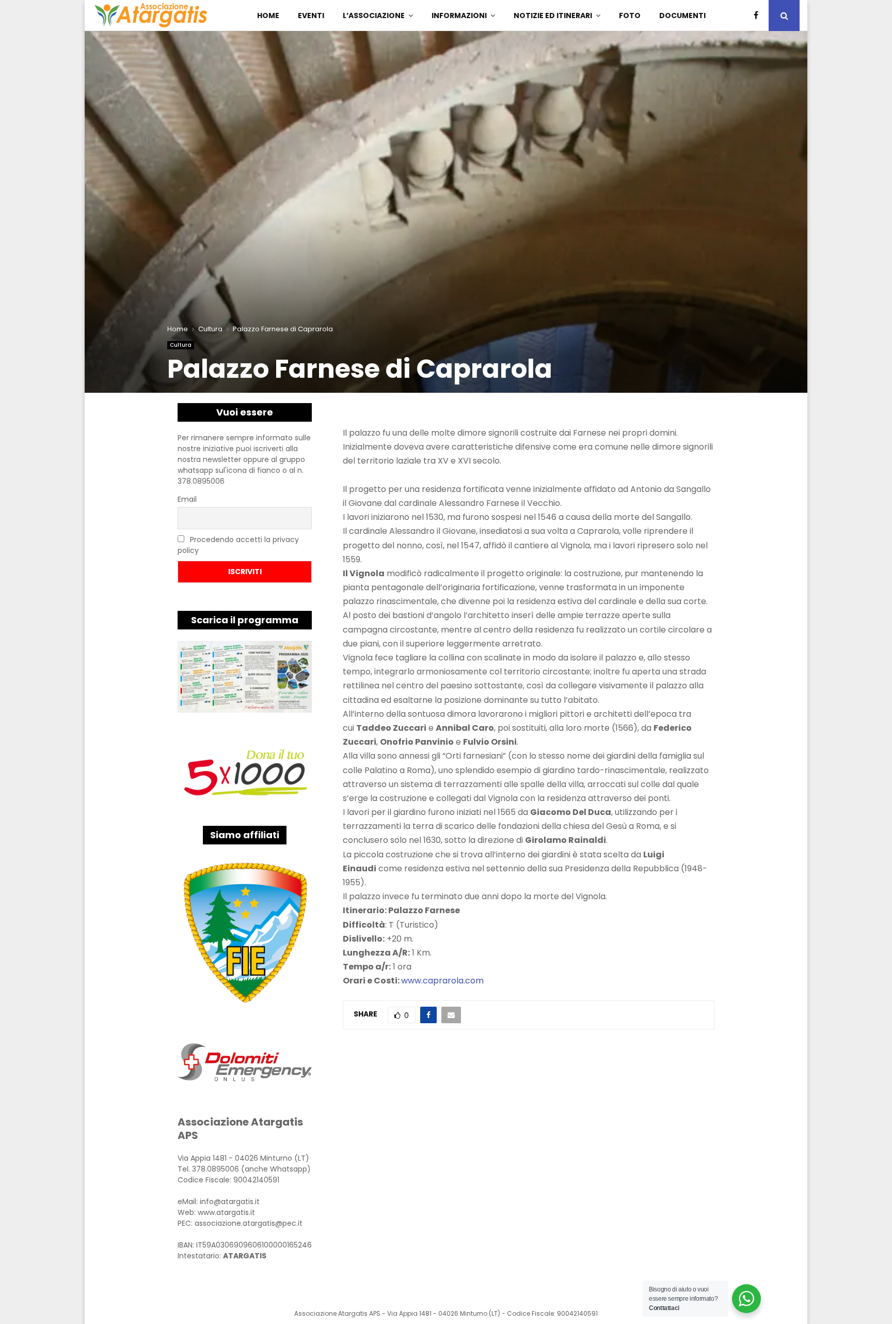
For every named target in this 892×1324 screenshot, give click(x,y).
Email (187, 499)
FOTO (630, 15)
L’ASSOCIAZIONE (374, 15)
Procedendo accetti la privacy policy (238, 545)
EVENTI (311, 15)
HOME (268, 15)
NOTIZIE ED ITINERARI (553, 15)
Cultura (181, 345)
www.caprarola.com (442, 981)
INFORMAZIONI (459, 15)
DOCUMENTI (682, 15)
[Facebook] (758, 15)
